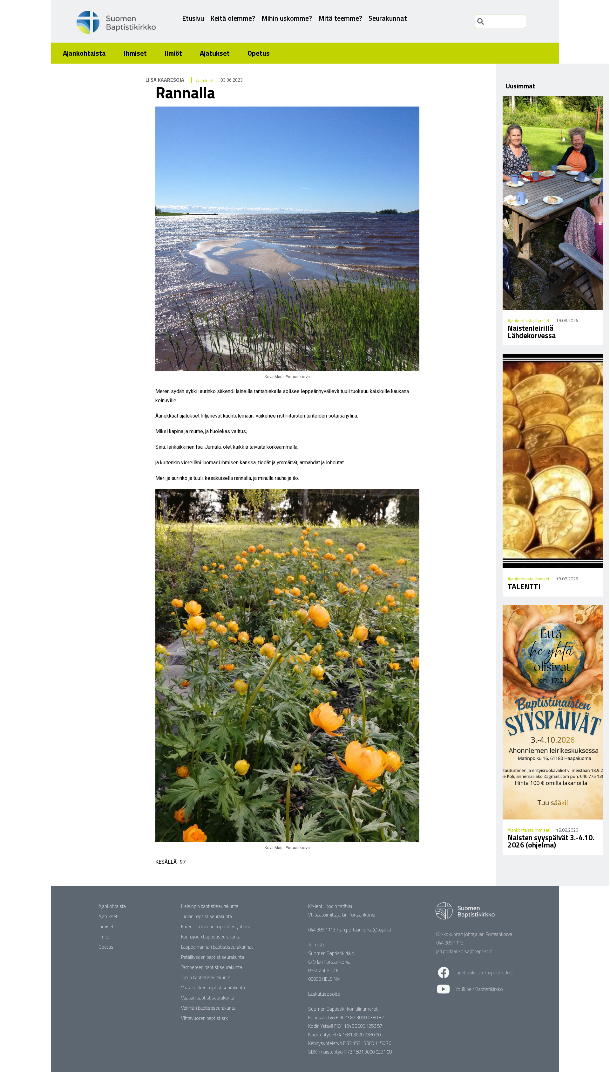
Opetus (258, 53)
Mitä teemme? (340, 18)
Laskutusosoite (324, 994)
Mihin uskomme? (286, 18)
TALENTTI (524, 586)
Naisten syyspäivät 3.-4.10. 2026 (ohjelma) (551, 841)
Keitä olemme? (232, 18)
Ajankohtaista (84, 53)
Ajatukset (215, 53)
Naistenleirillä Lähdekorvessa (532, 331)
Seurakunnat (388, 18)
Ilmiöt (173, 53)
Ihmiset (135, 53)
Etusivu (193, 18)
